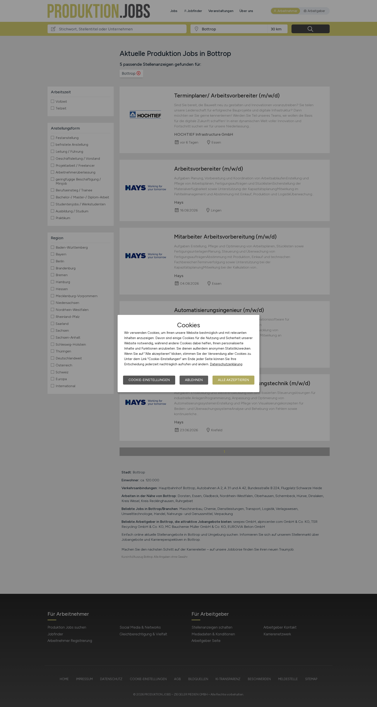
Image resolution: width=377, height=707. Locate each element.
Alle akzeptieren (233, 380)
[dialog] (188, 353)
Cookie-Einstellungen (149, 380)
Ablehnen (194, 380)
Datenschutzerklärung (226, 364)
